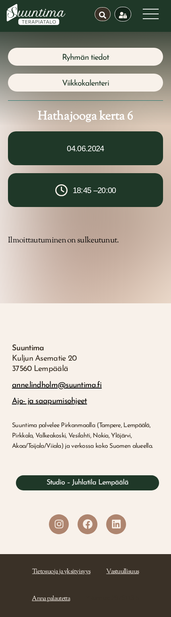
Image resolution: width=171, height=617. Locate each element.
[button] (85, 57)
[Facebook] (87, 524)
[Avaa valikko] (151, 14)
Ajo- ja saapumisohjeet (49, 401)
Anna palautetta (51, 598)
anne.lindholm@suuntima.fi (57, 385)
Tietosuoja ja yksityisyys (61, 571)
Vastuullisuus (122, 571)
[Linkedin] (116, 524)
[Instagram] (59, 524)
